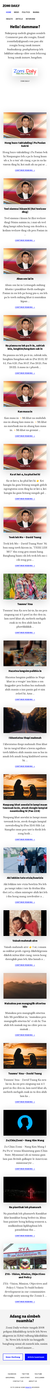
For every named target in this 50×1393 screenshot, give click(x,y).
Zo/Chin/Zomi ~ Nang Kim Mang (25, 1140)
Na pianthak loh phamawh (25, 1207)
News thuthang (13, 1357)
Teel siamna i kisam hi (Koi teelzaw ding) (25, 210)
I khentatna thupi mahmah (25, 738)
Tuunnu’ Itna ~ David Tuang (25, 1073)
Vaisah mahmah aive (25, 940)
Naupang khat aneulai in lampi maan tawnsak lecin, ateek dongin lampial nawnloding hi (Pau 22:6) (25, 808)
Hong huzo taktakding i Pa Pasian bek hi (25, 144)
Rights (29, 1387)
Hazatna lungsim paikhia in (25, 671)
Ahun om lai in (25, 278)
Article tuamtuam (36, 1357)
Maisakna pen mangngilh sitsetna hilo (25, 1005)
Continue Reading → (25, 170)
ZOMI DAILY (11, 5)
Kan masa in (25, 411)
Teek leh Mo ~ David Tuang (25, 537)
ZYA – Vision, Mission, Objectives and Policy (25, 1275)
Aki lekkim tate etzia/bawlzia (25, 878)
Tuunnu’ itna (25, 604)
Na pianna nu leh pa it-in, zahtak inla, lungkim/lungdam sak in (25, 347)
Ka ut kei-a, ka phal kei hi (25, 474)
